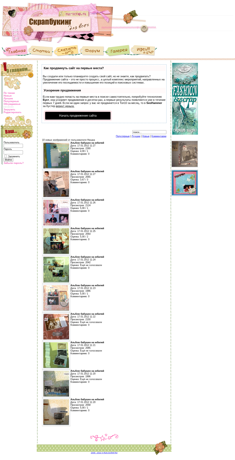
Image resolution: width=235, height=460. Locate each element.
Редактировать (12, 112)
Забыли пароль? (14, 163)
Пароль (8, 149)
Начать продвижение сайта (78, 115)
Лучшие (8, 98)
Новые (8, 95)
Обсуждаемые (12, 104)
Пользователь (11, 142)
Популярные (11, 101)
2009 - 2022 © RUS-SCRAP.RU (104, 453)
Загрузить (9, 109)
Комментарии (158, 136)
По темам (9, 93)
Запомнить (14, 156)
